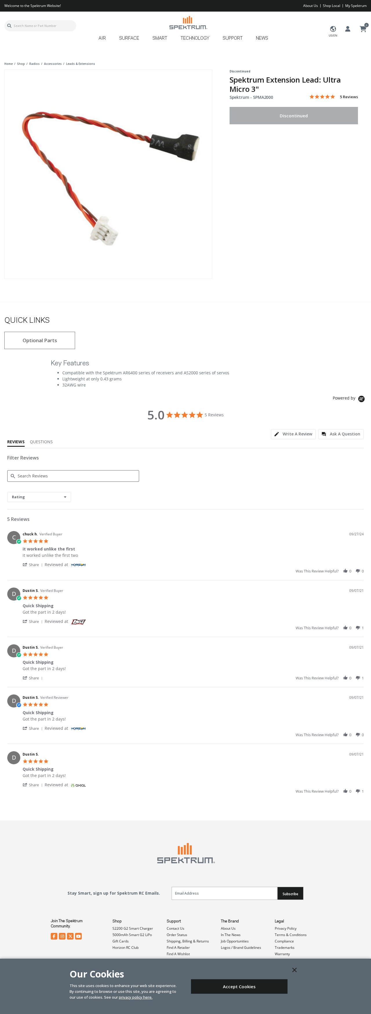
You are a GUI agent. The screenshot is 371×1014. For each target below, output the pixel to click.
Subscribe (290, 893)
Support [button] (233, 39)
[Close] (294, 969)
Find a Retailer (178, 947)
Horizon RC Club (125, 947)
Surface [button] (129, 39)
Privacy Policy (286, 928)
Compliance (284, 941)
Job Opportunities (235, 941)
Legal (279, 921)
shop (21, 64)
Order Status (177, 934)
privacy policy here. (135, 997)
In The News (231, 934)
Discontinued (294, 115)
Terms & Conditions (291, 934)
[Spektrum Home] (188, 22)
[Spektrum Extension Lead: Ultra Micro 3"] (108, 173)
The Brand (230, 921)
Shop (117, 921)
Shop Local (331, 5)
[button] (34, 564)
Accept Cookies (239, 986)
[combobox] (40, 25)
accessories (53, 64)
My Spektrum (356, 5)
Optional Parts (40, 340)
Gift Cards (120, 941)
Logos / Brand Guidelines (241, 947)
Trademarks (284, 947)
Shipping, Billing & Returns (188, 941)
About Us (310, 5)
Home (8, 64)
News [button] (262, 39)
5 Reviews (349, 96)
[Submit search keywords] (9, 26)
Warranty (282, 953)
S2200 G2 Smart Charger (132, 928)
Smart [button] (159, 39)
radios (34, 64)
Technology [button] (195, 39)
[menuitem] (104, 40)
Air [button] (102, 39)
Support (174, 921)
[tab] (293, 434)
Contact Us (175, 928)
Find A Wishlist (178, 953)
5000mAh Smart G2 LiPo (132, 934)
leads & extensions (80, 64)
